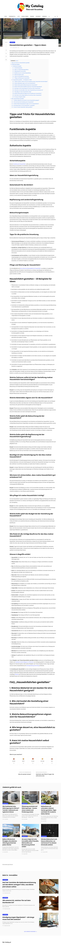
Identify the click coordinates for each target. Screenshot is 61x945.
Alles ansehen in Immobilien (30, 931)
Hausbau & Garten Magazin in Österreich (24, 662)
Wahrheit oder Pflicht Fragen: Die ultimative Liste (45, 775)
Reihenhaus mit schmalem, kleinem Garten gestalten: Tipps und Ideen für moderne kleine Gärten (48, 810)
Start (5, 16)
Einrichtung (36, 665)
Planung (16, 674)
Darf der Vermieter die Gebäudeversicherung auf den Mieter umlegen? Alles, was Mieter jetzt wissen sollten (19, 884)
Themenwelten (12, 16)
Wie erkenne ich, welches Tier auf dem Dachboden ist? (17, 901)
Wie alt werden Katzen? (24, 774)
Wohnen (43, 803)
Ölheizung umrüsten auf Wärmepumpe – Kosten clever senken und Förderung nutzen (29, 809)
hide (17, 60)
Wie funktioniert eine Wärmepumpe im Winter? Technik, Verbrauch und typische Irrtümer (11, 809)
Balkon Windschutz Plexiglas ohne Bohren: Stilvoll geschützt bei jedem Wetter (10, 842)
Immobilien (44, 16)
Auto (19, 16)
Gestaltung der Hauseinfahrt (19, 164)
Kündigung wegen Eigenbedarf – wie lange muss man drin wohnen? (18, 918)
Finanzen (32, 16)
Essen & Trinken (25, 16)
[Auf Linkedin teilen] (6, 59)
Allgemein (5, 879)
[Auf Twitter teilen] (6, 53)
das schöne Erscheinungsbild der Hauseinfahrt (30, 268)
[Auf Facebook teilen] (6, 50)
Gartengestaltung (30, 665)
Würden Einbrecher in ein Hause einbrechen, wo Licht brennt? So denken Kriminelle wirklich (49, 842)
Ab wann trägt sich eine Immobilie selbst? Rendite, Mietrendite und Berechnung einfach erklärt (30, 843)
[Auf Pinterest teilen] (6, 56)
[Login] (55, 16)
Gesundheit (38, 16)
